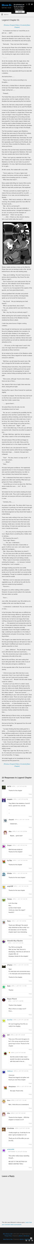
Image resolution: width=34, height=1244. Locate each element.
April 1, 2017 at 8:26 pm (20, 799)
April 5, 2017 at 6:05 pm (19, 831)
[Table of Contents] (21, 25)
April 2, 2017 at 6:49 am (21, 1071)
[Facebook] (29, 4)
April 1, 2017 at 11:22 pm (15, 1001)
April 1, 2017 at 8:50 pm (20, 860)
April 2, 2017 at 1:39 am (17, 1035)
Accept (20, 12)
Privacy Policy (8, 1236)
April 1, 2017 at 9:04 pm (21, 886)
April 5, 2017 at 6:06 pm (18, 1113)
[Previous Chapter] (9, 25)
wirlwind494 (10, 1149)
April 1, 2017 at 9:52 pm (20, 899)
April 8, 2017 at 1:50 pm (22, 1128)
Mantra (21, 1236)
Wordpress (26, 1236)
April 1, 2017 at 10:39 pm (21, 965)
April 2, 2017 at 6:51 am (24, 1086)
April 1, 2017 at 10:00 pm (15, 943)
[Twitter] (31, 4)
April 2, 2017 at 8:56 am (18, 1052)
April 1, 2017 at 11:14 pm (19, 986)
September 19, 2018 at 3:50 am (17, 1151)
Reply (30, 794)
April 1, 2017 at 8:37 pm (20, 845)
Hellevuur (10, 1071)
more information (19, 9)
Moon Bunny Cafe (7, 1234)
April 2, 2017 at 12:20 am (21, 1019)
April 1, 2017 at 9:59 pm (19, 921)
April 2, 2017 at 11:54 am (18, 1100)
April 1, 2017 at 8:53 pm (20, 873)
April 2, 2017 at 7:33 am (22, 819)
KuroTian (9, 1020)
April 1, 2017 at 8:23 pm (19, 786)
